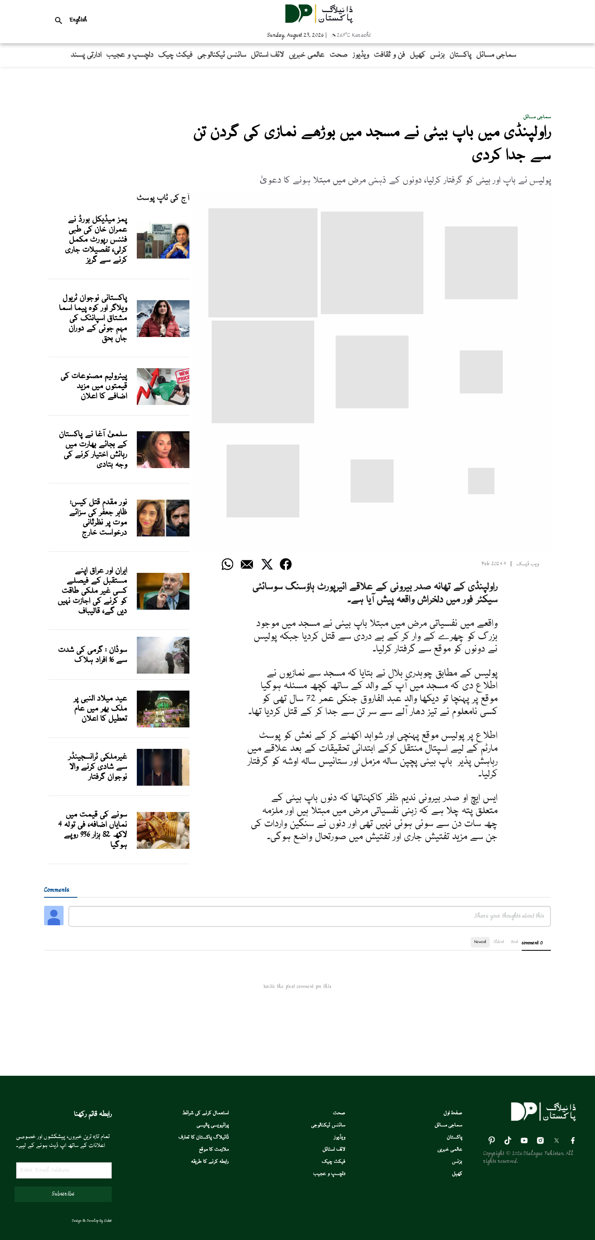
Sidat (108, 1221)
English (78, 20)
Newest (480, 942)
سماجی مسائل (537, 117)
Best (514, 942)
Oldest (498, 942)
